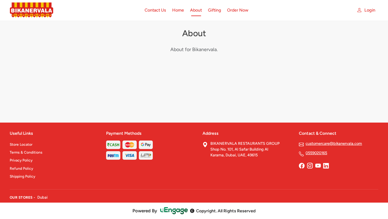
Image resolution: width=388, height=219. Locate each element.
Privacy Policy (21, 160)
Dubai (42, 197)
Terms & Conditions (26, 152)
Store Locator (21, 144)
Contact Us (155, 10)
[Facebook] (301, 166)
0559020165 (316, 153)
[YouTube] (318, 166)
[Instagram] (310, 166)
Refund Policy (21, 168)
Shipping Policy (22, 176)
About (196, 10)
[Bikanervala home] (73, 10)
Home (178, 10)
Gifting (214, 10)
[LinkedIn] (326, 166)
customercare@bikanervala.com (334, 143)
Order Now (237, 10)
